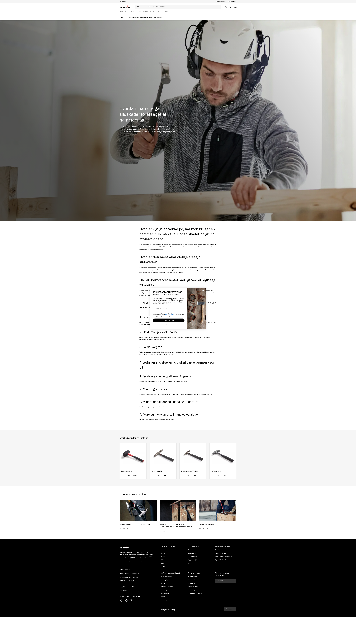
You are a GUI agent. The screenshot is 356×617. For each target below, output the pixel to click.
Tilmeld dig (168, 320)
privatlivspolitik (169, 314)
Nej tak (168, 325)
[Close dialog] (204, 290)
